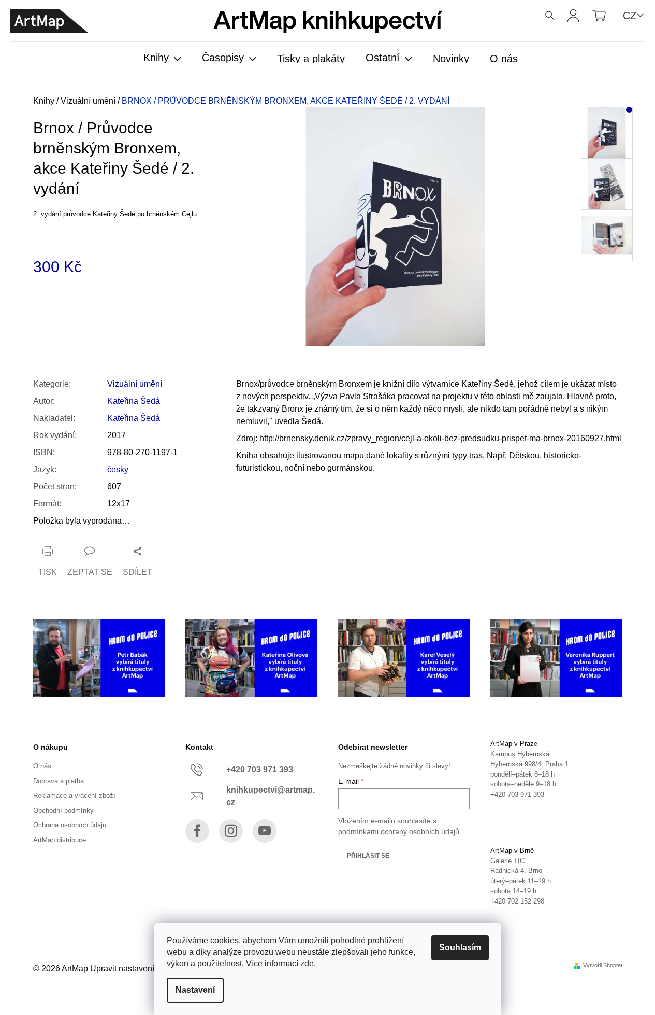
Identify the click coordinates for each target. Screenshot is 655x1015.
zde (307, 963)
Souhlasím (460, 947)
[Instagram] (231, 831)
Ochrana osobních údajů (69, 825)
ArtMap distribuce (59, 840)
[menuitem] (162, 59)
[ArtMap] (49, 21)
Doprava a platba (58, 781)
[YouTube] (264, 831)
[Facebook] (197, 831)
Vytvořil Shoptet (602, 965)
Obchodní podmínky (63, 810)
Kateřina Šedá (133, 401)
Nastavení (195, 989)
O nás (42, 766)
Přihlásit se (368, 855)
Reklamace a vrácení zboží (74, 795)
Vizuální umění (134, 383)
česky (117, 469)
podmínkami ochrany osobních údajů (398, 831)
